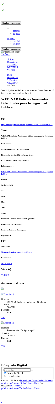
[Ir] (32, 370)
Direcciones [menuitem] (12, 62)
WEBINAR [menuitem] (12, 67)
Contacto (21, 356)
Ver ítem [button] (5, 54)
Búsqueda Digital (15, 373)
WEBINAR (12, 83)
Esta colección (13, 376)
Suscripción (7, 17)
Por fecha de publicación (11, 387)
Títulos (22, 383)
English (16, 33)
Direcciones (12, 77)
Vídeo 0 (5, 275)
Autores (15, 383)
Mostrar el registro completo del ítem (16, 252)
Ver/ (3, 317)
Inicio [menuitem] (10, 59)
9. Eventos (12, 80)
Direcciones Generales (30, 380)
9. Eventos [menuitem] (12, 64)
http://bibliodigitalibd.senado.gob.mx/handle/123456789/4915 (27, 124)
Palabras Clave (32, 383)
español (16, 31)
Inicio (9, 75)
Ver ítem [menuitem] (11, 70)
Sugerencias (32, 356)
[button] (11, 38)
